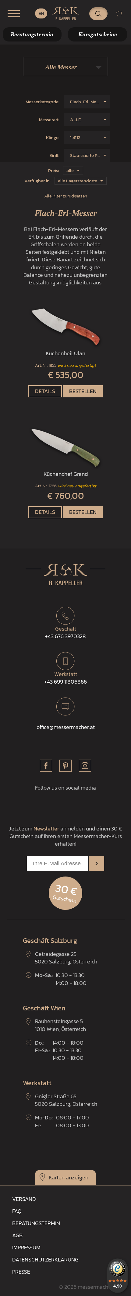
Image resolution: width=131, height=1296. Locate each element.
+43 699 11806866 (65, 678)
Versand (24, 1199)
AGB (17, 1235)
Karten (57, 1177)
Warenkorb (121, 13)
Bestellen (83, 391)
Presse (21, 1272)
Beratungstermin (36, 1223)
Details (45, 391)
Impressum (26, 1247)
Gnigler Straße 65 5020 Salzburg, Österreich (66, 1100)
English (41, 13)
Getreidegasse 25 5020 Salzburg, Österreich (66, 958)
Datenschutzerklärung (45, 1259)
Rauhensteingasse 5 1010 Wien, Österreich (60, 1025)
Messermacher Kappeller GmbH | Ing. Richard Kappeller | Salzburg (65, 13)
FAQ (16, 1211)
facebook (46, 766)
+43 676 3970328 (65, 632)
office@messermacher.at (66, 727)
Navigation (13, 13)
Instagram (85, 766)
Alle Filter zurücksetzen (65, 196)
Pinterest (65, 766)
